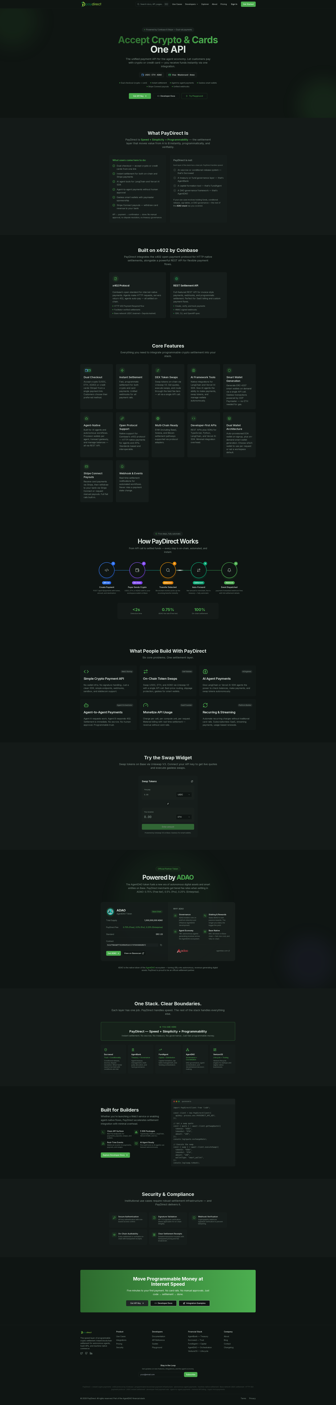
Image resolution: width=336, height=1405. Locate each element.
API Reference (158, 1340)
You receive (149, 812)
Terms (243, 1398)
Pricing (223, 4)
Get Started (248, 4)
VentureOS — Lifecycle (198, 1351)
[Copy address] (161, 945)
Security (119, 1347)
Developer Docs (168, 96)
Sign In (234, 4)
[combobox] (184, 794)
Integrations (121, 1340)
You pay (147, 790)
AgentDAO (150, 967)
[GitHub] (86, 1353)
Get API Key (138, 96)
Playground (157, 1347)
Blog (226, 1340)
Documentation (158, 1336)
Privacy (252, 1398)
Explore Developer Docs (114, 1155)
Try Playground (196, 96)
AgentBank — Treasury (198, 1336)
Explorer (205, 4)
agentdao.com (222, 951)
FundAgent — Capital (197, 1344)
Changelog (228, 1347)
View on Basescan (132, 953)
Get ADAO (112, 953)
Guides (155, 1344)
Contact (227, 1344)
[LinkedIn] (91, 1353)
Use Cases (177, 4)
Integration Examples (196, 1303)
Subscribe (190, 1374)
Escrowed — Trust (196, 1340)
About (214, 4)
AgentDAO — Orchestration (200, 1347)
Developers (190, 4)
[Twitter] (81, 1353)
